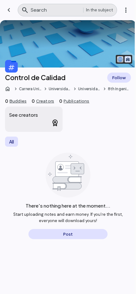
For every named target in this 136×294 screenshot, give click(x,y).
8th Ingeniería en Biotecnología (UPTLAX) (119, 88)
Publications (77, 100)
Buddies (18, 100)
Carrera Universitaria (30, 88)
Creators (45, 100)
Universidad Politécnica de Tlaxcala (60, 88)
